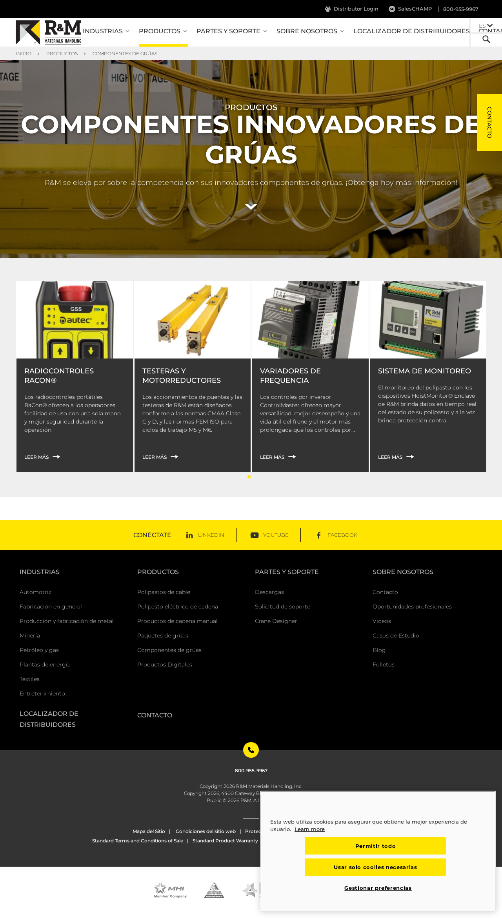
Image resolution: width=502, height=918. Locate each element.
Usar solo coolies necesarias (375, 867)
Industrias (103, 31)
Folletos (384, 664)
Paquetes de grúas (162, 635)
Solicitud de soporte (282, 606)
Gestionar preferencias (377, 888)
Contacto (385, 592)
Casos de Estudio (396, 635)
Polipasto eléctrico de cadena (177, 606)
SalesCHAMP (415, 8)
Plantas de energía (45, 664)
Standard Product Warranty (225, 841)
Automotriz (35, 592)
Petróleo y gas (39, 650)
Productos (159, 31)
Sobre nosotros (306, 31)
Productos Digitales (164, 664)
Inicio (23, 53)
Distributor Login (356, 8)
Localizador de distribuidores (411, 31)
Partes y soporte (228, 31)
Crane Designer (276, 621)
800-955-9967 (460, 9)
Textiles (30, 679)
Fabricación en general (51, 606)
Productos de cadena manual (177, 621)
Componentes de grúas (125, 53)
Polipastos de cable (163, 592)
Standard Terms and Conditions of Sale (137, 841)
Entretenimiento (42, 693)
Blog (379, 650)
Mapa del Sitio (149, 831)
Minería (30, 635)
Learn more (310, 829)
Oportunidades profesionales (412, 606)
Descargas (269, 592)
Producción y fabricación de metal (67, 621)
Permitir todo (375, 846)
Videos (382, 621)
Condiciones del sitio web (205, 831)
